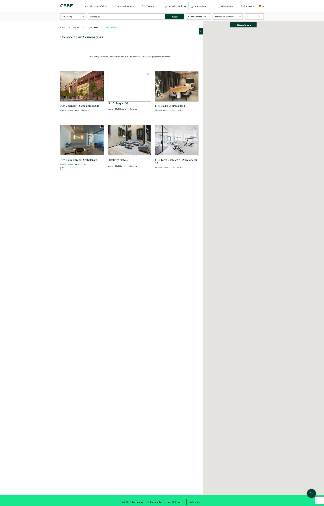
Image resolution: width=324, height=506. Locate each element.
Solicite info (195, 502)
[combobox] (126, 17)
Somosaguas (111, 27)
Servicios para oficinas (96, 6)
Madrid (76, 27)
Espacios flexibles (125, 6)
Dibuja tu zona (244, 25)
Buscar (174, 16)
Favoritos (151, 6)
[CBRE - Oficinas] (66, 6)
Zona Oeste (93, 27)
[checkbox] (236, 25)
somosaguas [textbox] (95, 16)
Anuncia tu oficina (177, 6)
